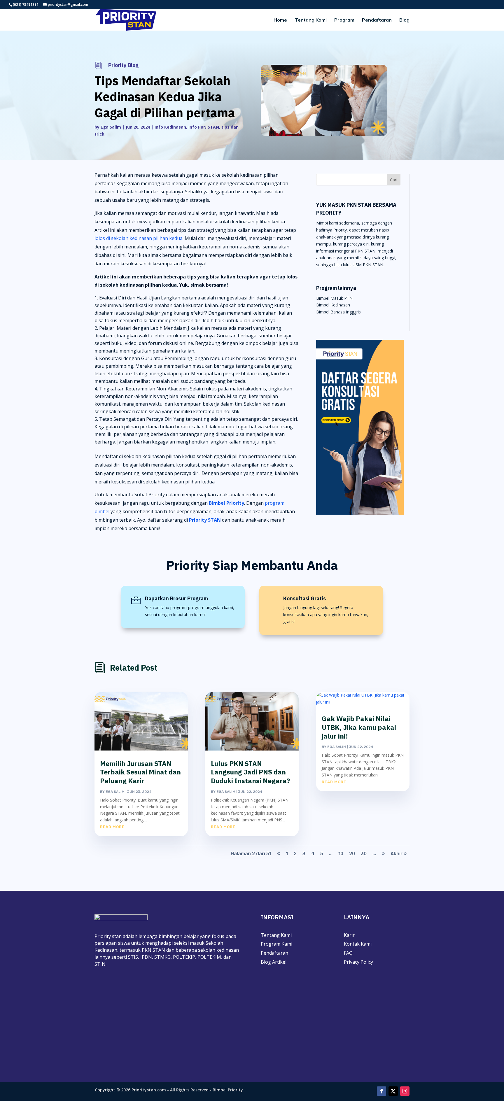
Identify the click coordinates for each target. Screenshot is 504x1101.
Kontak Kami (358, 944)
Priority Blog (123, 65)
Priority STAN (205, 520)
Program (344, 20)
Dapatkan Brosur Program (176, 598)
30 (364, 853)
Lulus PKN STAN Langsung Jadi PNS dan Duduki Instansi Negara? (250, 772)
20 (352, 853)
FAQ (348, 953)
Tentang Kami (311, 20)
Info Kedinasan (170, 127)
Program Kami (276, 944)
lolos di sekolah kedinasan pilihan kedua (138, 238)
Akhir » (399, 853)
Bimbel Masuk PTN (334, 298)
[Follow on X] (393, 1091)
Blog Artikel (273, 962)
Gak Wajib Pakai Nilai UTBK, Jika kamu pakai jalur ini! (359, 727)
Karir (349, 935)
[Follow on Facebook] (381, 1091)
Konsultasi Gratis (304, 598)
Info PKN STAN (203, 127)
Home (280, 20)
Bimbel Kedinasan (333, 305)
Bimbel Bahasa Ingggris (338, 312)
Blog (404, 20)
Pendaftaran (377, 20)
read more (112, 827)
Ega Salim (111, 127)
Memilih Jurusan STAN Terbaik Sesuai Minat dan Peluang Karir (140, 772)
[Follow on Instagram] (405, 1091)
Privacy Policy (358, 962)
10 (340, 853)
